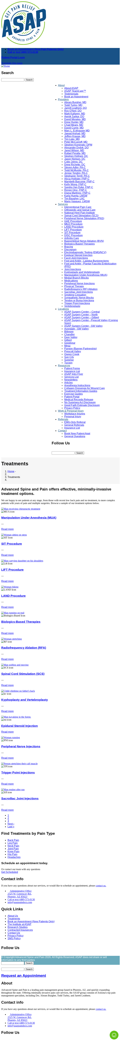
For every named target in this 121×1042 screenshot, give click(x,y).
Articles (68, 382)
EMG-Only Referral (75, 422)
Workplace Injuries (74, 413)
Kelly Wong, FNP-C (75, 184)
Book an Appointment (76, 96)
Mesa (67, 345)
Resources (64, 365)
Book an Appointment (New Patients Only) (31, 921)
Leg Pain (13, 843)
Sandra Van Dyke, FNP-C (78, 187)
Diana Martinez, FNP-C (77, 193)
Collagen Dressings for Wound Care (84, 388)
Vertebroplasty (72, 306)
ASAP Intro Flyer (73, 374)
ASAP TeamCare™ (75, 91)
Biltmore (69, 331)
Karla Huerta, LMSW (75, 195)
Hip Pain (12, 854)
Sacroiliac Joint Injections (78, 292)
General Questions (74, 436)
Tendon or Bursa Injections (79, 300)
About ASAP (71, 88)
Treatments (14, 918)
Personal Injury (72, 416)
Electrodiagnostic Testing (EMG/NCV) (85, 252)
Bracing (68, 246)
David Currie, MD (74, 127)
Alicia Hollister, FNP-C (76, 178)
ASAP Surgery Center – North (81, 314)
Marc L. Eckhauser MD (77, 130)
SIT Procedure (72, 232)
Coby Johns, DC (73, 161)
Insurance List (72, 371)
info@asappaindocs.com (20, 902)
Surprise (69, 360)
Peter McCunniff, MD (75, 142)
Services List (71, 377)
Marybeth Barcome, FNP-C (79, 181)
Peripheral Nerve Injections (79, 283)
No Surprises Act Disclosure (80, 402)
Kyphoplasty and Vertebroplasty (82, 272)
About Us (13, 915)
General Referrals (74, 425)
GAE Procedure (73, 221)
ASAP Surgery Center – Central (82, 311)
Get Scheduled (9, 872)
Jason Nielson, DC (74, 159)
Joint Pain (13, 848)
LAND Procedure (74, 227)
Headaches (14, 857)
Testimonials (71, 93)
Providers (63, 99)
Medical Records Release (78, 399)
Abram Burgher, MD (75, 102)
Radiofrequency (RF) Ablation (81, 289)
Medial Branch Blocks (76, 277)
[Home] (5, 66)
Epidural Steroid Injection (78, 255)
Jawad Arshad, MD (74, 133)
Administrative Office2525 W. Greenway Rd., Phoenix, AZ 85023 (20, 894)
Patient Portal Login (13, 57)
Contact (62, 430)
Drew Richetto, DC (74, 164)
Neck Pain (13, 845)
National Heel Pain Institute (79, 212)
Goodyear (69, 343)
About (61, 85)
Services (63, 204)
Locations (63, 309)
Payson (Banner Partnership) (80, 348)
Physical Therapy (74, 286)
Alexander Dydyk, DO (76, 147)
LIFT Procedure (73, 229)
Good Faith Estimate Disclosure (82, 405)
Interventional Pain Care (77, 207)
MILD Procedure (73, 224)
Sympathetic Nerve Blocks (79, 297)
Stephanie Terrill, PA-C (77, 176)
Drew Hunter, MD (74, 122)
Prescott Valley (72, 351)
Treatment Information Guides (80, 391)
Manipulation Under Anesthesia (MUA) (85, 275)
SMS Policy (14, 938)
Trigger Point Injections (77, 303)
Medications (71, 280)
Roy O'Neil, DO (72, 110)
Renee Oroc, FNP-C (75, 190)
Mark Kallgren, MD (74, 113)
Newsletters (71, 379)
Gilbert (68, 340)
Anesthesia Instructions (77, 385)
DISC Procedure (73, 235)
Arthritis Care (71, 238)
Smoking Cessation (75, 294)
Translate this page (12, 63)
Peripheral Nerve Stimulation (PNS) (84, 218)
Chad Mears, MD (73, 125)
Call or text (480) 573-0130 (23, 52)
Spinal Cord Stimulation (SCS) (81, 215)
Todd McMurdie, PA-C (76, 170)
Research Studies (18, 927)
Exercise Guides (73, 394)
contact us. (101, 885)
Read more (7, 529)
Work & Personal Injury (71, 411)
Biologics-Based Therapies (79, 243)
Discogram (70, 249)
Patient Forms (72, 368)
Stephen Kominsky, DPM (78, 144)
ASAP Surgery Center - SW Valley (83, 326)
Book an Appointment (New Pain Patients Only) (36, 49)
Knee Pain (13, 851)
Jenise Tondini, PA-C (76, 173)
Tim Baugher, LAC (74, 198)
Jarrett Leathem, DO (75, 108)
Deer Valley (70, 337)
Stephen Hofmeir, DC (76, 156)
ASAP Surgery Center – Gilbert (81, 317)
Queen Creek (71, 354)
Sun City (69, 357)
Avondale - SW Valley (76, 328)
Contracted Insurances (20, 930)
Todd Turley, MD (73, 105)
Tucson (68, 362)
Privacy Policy (72, 408)
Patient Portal (71, 396)
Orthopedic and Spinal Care (79, 210)
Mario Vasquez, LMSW (77, 201)
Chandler (69, 334)
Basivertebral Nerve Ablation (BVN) (84, 241)
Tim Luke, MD (72, 139)
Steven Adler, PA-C (75, 167)
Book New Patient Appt (77, 433)
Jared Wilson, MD (74, 150)
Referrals (63, 419)
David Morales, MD (75, 119)
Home (11, 471)
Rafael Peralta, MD (75, 153)
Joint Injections (72, 269)
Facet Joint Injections (76, 258)
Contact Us (14, 932)
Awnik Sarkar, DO (74, 116)
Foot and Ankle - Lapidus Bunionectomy (86, 260)
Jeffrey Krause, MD (75, 136)
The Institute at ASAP (19, 924)
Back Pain (13, 840)
